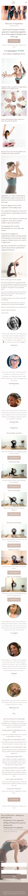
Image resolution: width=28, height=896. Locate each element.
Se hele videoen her (14, 457)
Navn (2, 861)
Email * (2, 868)
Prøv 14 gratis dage (14, 41)
